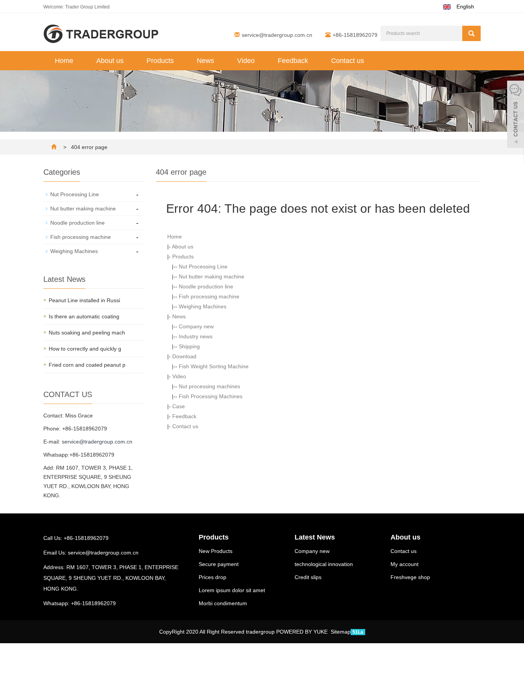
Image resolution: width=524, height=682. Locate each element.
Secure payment (219, 564)
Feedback (293, 61)
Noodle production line (206, 286)
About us (110, 61)
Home (64, 61)
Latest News (315, 537)
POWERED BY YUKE (302, 632)
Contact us (347, 61)
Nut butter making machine (211, 276)
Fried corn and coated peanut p (87, 365)
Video (246, 61)
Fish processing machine (209, 296)
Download (184, 356)
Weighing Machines (202, 306)
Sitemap (341, 632)
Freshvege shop (410, 577)
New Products (215, 551)
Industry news (196, 336)
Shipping (189, 346)
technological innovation (324, 564)
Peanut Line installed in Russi (84, 300)
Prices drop (212, 577)
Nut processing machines (209, 386)
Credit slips (308, 577)
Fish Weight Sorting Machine (214, 366)
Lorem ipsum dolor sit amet (232, 590)
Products (160, 61)
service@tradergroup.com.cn (277, 35)
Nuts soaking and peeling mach (87, 332)
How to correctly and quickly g (85, 349)
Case (178, 406)
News (205, 61)
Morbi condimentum (223, 603)
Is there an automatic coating (84, 316)
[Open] (515, 115)
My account (405, 564)
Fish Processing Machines (210, 396)
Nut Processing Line (203, 266)
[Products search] (471, 33)
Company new (196, 326)
